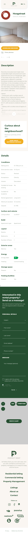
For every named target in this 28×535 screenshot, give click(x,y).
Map (12, 403)
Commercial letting (14, 478)
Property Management (14, 482)
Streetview (22, 403)
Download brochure (10, 48)
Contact (14, 495)
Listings (14, 488)
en (22, 4)
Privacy (7, 531)
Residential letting (14, 474)
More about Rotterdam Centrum (14, 141)
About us (14, 492)
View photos (9, 52)
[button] (2, 57)
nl (24, 4)
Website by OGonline (17, 531)
